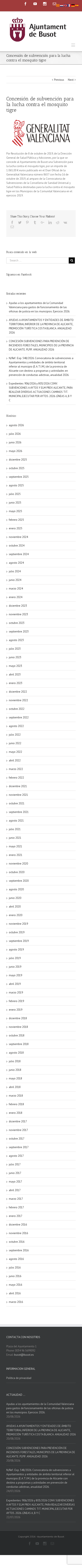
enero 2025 (15, 528)
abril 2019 (15, 984)
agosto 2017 (16, 1156)
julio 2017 (15, 1164)
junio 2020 (15, 898)
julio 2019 (15, 958)
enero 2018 (15, 1113)
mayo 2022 (15, 752)
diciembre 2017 (18, 1121)
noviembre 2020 (18, 863)
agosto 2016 (16, 1259)
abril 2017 (15, 1190)
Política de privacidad (18, 1378)
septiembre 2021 (19, 812)
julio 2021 (15, 829)
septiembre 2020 (19, 881)
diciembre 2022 (18, 691)
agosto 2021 (16, 820)
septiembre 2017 (19, 1147)
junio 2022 (15, 743)
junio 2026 (15, 442)
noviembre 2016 (18, 1233)
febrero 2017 (16, 1207)
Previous (59, 80)
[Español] (77, 5)
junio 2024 (15, 580)
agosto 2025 (16, 485)
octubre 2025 (16, 468)
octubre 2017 (16, 1138)
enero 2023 (15, 683)
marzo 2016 (16, 1302)
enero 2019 (15, 1009)
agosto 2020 (16, 889)
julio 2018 (15, 1061)
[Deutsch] (73, 5)
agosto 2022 (16, 726)
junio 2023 (15, 657)
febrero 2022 (16, 777)
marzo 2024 (16, 588)
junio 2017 (15, 1173)
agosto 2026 (16, 425)
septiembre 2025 (19, 477)
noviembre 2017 (18, 1130)
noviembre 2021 (18, 795)
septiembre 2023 (19, 631)
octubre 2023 (16, 623)
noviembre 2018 (18, 1027)
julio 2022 (15, 734)
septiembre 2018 (19, 1044)
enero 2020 (15, 915)
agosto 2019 (16, 949)
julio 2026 (15, 434)
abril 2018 (15, 1087)
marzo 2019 (16, 992)
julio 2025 (15, 494)
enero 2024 (15, 597)
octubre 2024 (16, 545)
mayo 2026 (15, 451)
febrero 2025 (16, 520)
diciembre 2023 (18, 606)
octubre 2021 (16, 803)
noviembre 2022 (18, 700)
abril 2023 (15, 674)
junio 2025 (15, 502)
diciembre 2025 (18, 459)
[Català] (58, 5)
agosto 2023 (16, 640)
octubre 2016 (16, 1242)
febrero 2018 (16, 1104)
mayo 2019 (15, 975)
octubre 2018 (16, 1035)
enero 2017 (15, 1216)
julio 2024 (15, 571)
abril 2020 (15, 906)
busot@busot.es (24, 1355)
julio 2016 (15, 1267)
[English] (65, 5)
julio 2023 (15, 648)
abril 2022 (15, 760)
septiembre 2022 (19, 717)
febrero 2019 (16, 1001)
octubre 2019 (16, 932)
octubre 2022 (16, 709)
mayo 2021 (15, 846)
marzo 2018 (16, 1095)
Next (71, 80)
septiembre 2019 (19, 941)
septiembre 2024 (19, 554)
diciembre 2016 (18, 1224)
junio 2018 (15, 1070)
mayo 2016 (15, 1285)
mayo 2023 (15, 666)
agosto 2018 (16, 1052)
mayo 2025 (15, 511)
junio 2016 (15, 1276)
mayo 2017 (15, 1181)
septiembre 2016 (19, 1250)
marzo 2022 (16, 769)
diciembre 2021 (18, 786)
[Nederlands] (62, 5)
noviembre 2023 (18, 614)
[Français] (69, 5)
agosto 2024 (16, 563)
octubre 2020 (16, 872)
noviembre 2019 (18, 924)
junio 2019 (15, 967)
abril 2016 (15, 1293)
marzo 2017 (16, 1199)
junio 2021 (15, 838)
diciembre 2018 (18, 1018)
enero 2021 (15, 855)
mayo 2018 (15, 1078)
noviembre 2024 (18, 537)
